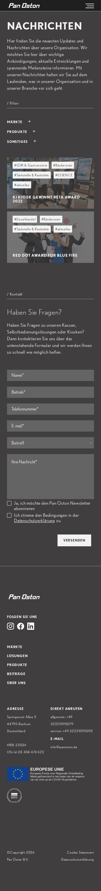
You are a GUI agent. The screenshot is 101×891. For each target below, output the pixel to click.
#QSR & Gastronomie (30, 165)
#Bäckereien (62, 165)
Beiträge (16, 674)
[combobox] (50, 442)
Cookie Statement (80, 852)
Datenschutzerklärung (34, 520)
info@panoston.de (63, 747)
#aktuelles (21, 185)
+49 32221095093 (78, 731)
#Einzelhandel (24, 219)
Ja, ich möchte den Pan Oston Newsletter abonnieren (52, 505)
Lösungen (17, 656)
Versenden (74, 540)
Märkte (14, 647)
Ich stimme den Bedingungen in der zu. (46, 518)
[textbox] (50, 443)
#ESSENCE (63, 175)
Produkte (17, 665)
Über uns (16, 683)
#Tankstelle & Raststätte (31, 175)
